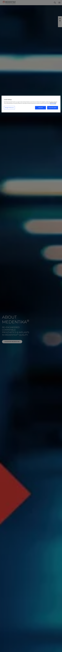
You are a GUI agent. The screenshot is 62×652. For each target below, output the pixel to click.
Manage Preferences (9, 107)
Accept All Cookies (53, 107)
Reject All (41, 107)
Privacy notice (53, 103)
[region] (31, 104)
